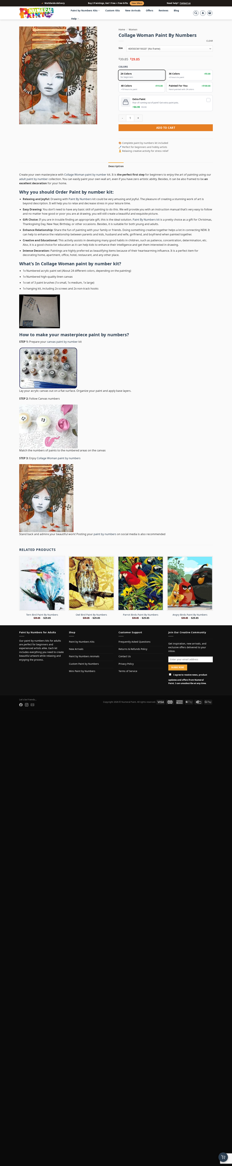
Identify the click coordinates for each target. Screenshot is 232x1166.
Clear (209, 40)
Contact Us (125, 656)
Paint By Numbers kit (146, 219)
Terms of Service (128, 671)
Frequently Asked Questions (134, 641)
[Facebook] (21, 704)
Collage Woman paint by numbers (59, 458)
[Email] (32, 704)
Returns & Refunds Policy (133, 649)
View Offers (137, 3)
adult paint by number (33, 179)
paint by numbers (107, 335)
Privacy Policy (126, 663)
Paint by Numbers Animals (84, 656)
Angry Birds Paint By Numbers (190, 614)
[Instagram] (26, 704)
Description (116, 166)
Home (122, 29)
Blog (176, 10)
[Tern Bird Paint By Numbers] (42, 583)
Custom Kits (112, 10)
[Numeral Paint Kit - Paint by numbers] (41, 13)
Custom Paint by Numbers (84, 663)
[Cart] (209, 13)
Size (121, 48)
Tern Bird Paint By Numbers (42, 614)
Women (133, 29)
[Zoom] (23, 120)
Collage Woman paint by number (85, 174)
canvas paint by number (62, 342)
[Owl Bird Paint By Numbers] (91, 583)
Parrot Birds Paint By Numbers (140, 614)
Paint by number (87, 192)
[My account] (203, 13)
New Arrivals (132, 10)
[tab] (116, 166)
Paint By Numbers (80, 199)
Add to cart (165, 128)
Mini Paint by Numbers (82, 671)
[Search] (196, 13)
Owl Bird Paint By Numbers (91, 614)
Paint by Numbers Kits (84, 10)
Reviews (163, 10)
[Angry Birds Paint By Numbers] (190, 583)
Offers (149, 10)
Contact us (185, 3)
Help (74, 18)
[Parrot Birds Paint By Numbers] (141, 583)
